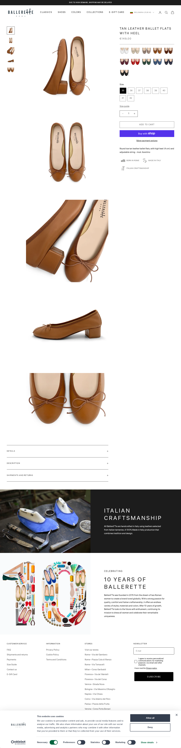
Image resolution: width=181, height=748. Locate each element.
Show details (147, 742)
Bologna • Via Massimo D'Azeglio (100, 689)
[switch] (81, 742)
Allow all (150, 718)
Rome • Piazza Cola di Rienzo (98, 659)
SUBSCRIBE (154, 676)
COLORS (76, 12)
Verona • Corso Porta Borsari (98, 708)
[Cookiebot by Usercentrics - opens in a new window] (18, 742)
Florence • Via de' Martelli (96, 674)
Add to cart (146, 124)
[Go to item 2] (11, 41)
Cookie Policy (52, 654)
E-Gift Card (12, 674)
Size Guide (12, 664)
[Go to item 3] (11, 51)
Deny (150, 727)
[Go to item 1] (11, 30)
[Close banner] (177, 715)
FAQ (9, 649)
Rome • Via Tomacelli (94, 664)
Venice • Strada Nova (94, 684)
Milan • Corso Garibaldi (95, 669)
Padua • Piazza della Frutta (97, 704)
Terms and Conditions (56, 659)
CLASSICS (46, 12)
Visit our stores (91, 649)
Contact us (12, 669)
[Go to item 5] (11, 70)
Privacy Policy (52, 649)
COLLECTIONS (95, 12)
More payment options (146, 140)
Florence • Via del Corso (96, 679)
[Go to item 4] (11, 61)
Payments (11, 659)
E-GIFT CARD (116, 12)
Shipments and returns (17, 654)
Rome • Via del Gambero (96, 654)
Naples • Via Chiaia (94, 694)
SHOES (62, 12)
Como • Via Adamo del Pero (97, 699)
